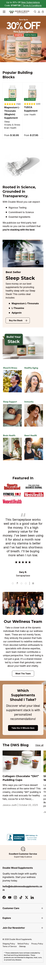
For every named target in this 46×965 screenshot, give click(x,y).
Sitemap (22, 946)
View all (39, 745)
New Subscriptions (30, 2)
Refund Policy (23, 944)
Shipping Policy (9, 944)
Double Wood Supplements (20, 939)
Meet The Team (23, 673)
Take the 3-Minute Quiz (23, 728)
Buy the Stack (15, 320)
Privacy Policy (37, 944)
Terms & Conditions (32, 5)
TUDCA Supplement (31, 109)
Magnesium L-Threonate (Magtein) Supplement (12, 112)
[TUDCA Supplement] (32, 92)
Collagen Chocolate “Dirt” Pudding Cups (21, 778)
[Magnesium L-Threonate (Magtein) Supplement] (12, 92)
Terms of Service (10, 946)
